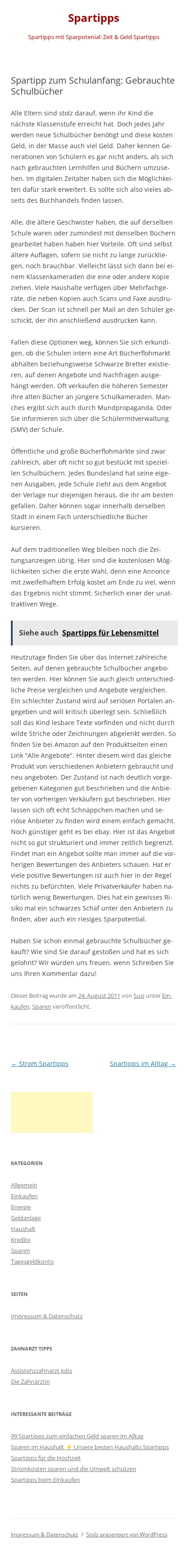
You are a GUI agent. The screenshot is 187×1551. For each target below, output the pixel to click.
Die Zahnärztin (30, 1381)
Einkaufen (24, 1196)
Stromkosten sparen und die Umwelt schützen (73, 1469)
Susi (138, 995)
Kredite (20, 1240)
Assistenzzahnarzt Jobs (41, 1370)
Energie (21, 1207)
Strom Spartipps (40, 1063)
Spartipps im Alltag (143, 1063)
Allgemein (24, 1185)
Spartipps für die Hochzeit (46, 1458)
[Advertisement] (52, 1112)
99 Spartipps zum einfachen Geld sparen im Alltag (77, 1436)
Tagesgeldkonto (32, 1261)
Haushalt (23, 1229)
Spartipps (93, 18)
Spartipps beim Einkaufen (45, 1480)
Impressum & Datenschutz (47, 1316)
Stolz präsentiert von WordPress (126, 1534)
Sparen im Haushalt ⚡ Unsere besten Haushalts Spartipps (90, 1447)
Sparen (41, 1006)
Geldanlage (26, 1218)
